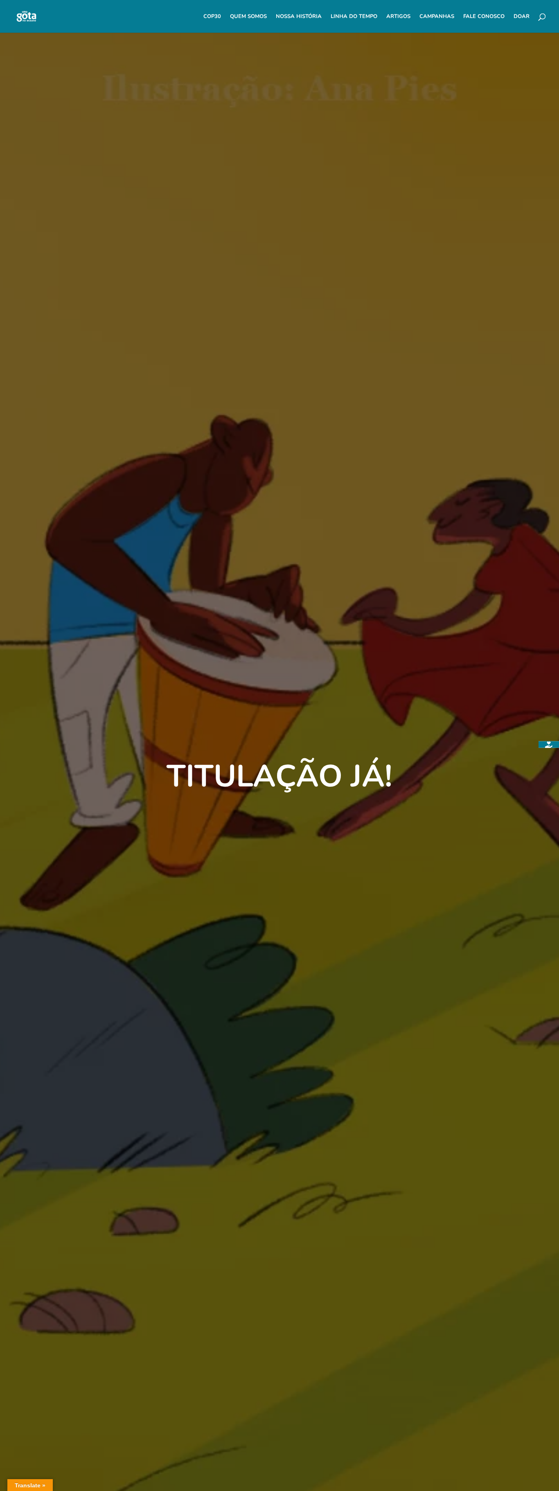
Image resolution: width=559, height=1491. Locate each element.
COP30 (212, 17)
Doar (522, 17)
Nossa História (299, 17)
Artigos (398, 17)
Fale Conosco (484, 17)
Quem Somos (248, 17)
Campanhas (436, 17)
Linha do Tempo (354, 17)
